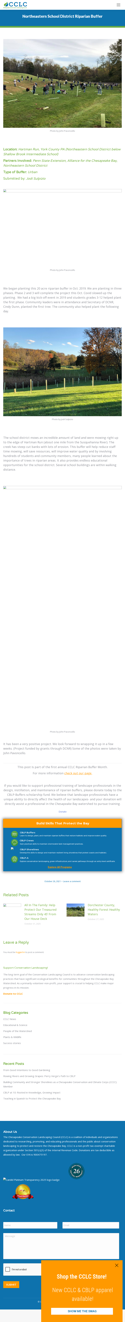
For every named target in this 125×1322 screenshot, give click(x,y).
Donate (63, 811)
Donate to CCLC (13, 993)
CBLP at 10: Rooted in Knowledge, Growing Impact (31, 1092)
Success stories (12, 1043)
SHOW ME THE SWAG (82, 1311)
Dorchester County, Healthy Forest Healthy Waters (104, 909)
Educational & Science (15, 1025)
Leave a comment (72, 881)
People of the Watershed (17, 1031)
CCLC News (9, 1019)
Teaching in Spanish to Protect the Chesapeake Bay (32, 1098)
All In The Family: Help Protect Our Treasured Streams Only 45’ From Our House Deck (40, 912)
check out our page (78, 773)
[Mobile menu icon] (118, 5)
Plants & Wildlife (12, 1037)
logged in (20, 952)
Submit (11, 1284)
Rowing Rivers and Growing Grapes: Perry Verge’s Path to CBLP (39, 1076)
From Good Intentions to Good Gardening (26, 1070)
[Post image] (12, 910)
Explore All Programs (60, 867)
